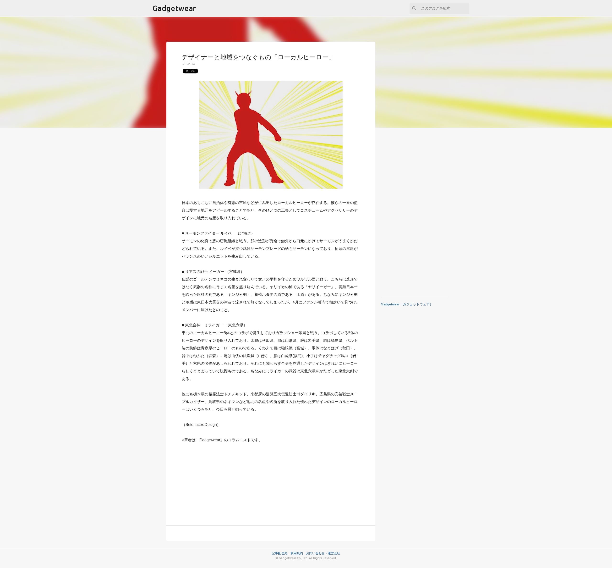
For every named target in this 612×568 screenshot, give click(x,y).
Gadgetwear (174, 8)
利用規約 (298, 553)
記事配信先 (279, 553)
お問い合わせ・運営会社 (323, 553)
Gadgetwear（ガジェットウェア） (407, 304)
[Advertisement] (271, 481)
